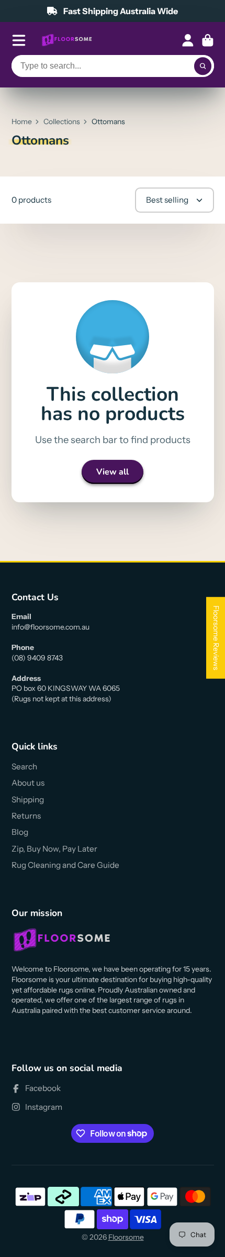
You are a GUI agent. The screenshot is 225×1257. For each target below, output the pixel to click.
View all (112, 472)
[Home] (67, 40)
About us (28, 783)
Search (24, 766)
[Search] (203, 66)
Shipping (28, 799)
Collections (61, 121)
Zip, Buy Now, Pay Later (54, 849)
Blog (20, 832)
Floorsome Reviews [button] (216, 637)
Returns (26, 816)
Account (188, 40)
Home (22, 121)
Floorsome (126, 1237)
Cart (207, 40)
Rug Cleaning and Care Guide (65, 865)
